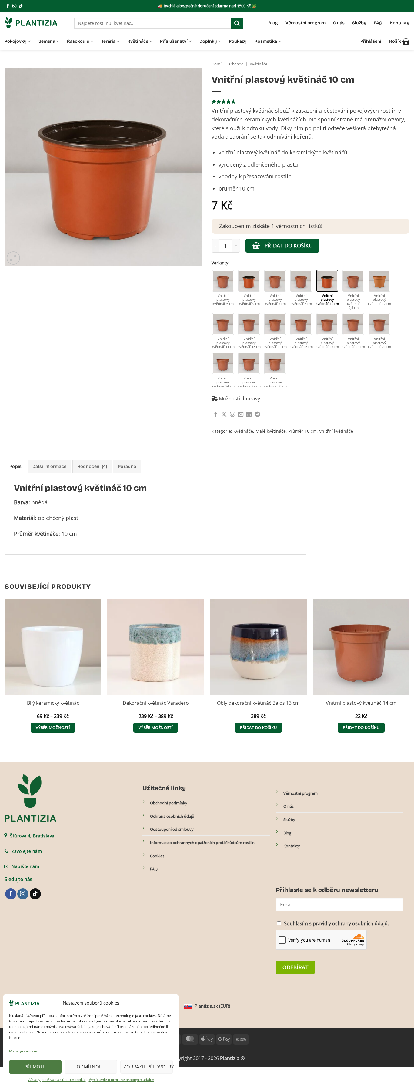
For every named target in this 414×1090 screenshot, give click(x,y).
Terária (108, 41)
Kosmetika (266, 41)
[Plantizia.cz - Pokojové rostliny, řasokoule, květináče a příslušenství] (35, 22)
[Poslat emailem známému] (240, 415)
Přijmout (35, 1067)
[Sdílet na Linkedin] (249, 415)
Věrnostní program (305, 22)
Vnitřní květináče (336, 431)
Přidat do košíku (288, 245)
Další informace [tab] (49, 466)
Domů (217, 64)
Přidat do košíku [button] (258, 727)
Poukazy (238, 41)
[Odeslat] (237, 23)
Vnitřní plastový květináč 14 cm (361, 703)
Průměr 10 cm (302, 431)
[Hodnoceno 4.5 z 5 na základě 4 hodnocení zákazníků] (310, 101)
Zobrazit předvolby (148, 1067)
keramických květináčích (275, 119)
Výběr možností (53, 727)
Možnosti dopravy (239, 398)
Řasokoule (78, 41)
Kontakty (399, 22)
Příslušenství (174, 41)
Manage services (23, 1051)
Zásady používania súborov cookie (57, 1079)
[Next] (409, 671)
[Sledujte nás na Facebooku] (8, 6)
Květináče (137, 41)
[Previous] (4, 671)
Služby (359, 22)
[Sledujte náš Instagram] (14, 6)
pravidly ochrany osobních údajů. (351, 923)
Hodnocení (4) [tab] (92, 466)
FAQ (378, 22)
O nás (339, 22)
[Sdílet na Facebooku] (216, 415)
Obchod (236, 64)
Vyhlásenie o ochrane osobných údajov (121, 1079)
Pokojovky (16, 41)
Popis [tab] (15, 466)
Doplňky (208, 41)
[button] (399, 41)
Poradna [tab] (127, 466)
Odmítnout (91, 1067)
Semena (46, 41)
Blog (273, 22)
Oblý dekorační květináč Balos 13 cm (258, 703)
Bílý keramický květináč (53, 703)
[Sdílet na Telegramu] (257, 415)
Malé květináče (270, 431)
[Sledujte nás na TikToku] (21, 6)
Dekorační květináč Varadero (156, 703)
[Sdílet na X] (224, 415)
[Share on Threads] (232, 415)
